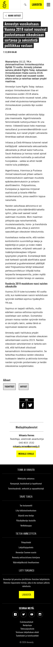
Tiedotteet (9, 386)
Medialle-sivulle (26, 453)
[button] (48, 4)
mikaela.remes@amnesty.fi (26, 446)
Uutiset (23, 386)
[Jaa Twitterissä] (30, 405)
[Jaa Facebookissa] (22, 405)
